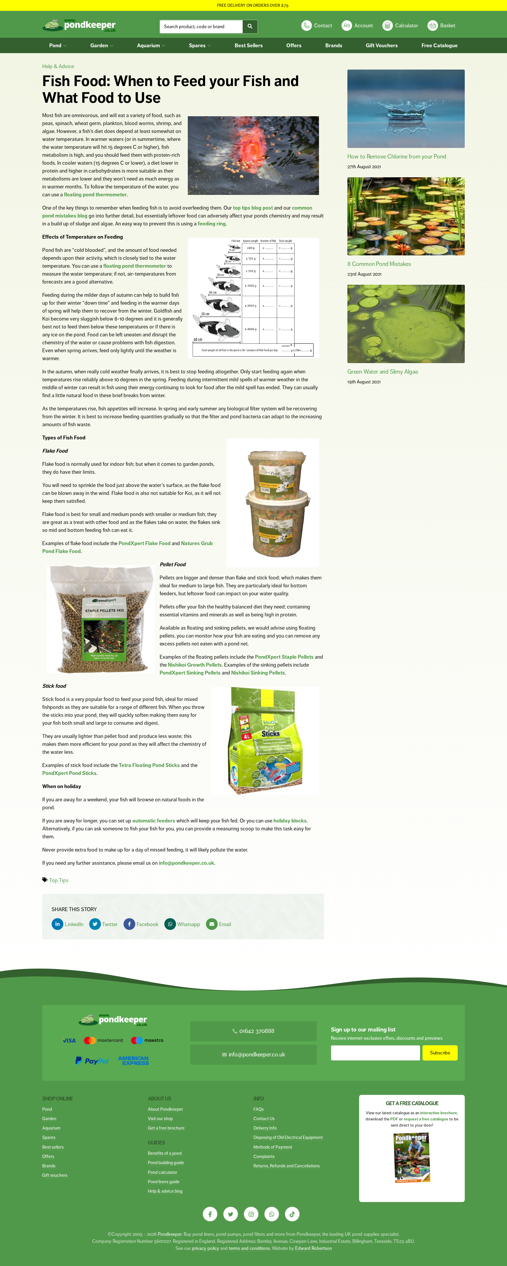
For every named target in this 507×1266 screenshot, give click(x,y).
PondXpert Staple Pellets (284, 657)
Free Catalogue (440, 45)
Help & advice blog (165, 1191)
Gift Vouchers (382, 45)
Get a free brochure (166, 1127)
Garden (99, 45)
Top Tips (58, 880)
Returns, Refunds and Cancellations (287, 1165)
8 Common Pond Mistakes (379, 264)
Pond (55, 45)
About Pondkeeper (165, 1109)
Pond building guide (166, 1162)
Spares (198, 45)
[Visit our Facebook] (210, 1214)
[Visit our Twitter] (230, 1214)
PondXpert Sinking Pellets (190, 673)
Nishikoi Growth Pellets (195, 665)
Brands (333, 45)
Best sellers (53, 1146)
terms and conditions (249, 1248)
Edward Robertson (313, 1248)
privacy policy (205, 1248)
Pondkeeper (170, 1234)
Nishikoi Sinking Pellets (258, 673)
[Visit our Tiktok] (292, 1214)
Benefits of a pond (165, 1153)
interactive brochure (438, 1112)
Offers (294, 45)
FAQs (259, 1109)
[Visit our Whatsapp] (271, 1214)
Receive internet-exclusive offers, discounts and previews (386, 1038)
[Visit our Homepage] (79, 25)
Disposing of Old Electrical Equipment (288, 1137)
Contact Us (264, 1118)
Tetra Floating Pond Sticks (149, 765)
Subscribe (440, 1053)
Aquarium (149, 45)
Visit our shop (160, 1118)
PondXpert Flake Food (144, 543)
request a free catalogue (426, 1119)
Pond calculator (162, 1172)
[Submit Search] (250, 26)
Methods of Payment (273, 1146)
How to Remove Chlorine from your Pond (396, 156)
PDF (394, 1119)
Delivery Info (265, 1127)
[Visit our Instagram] (251, 1214)
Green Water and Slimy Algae (382, 371)
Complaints (264, 1156)
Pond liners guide (164, 1181)
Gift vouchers (54, 1175)
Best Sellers (249, 45)
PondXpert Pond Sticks (69, 773)
